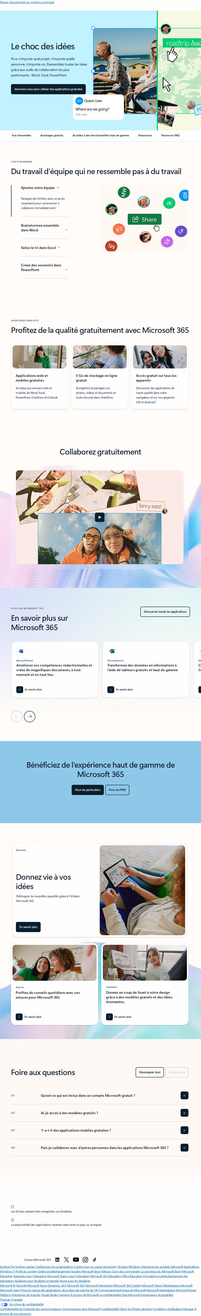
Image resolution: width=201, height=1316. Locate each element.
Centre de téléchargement (53, 1271)
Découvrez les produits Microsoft (162, 1267)
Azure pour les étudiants (75, 1281)
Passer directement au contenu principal (27, 2)
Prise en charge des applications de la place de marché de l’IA (59, 1290)
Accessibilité (165, 1295)
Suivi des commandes (126, 1271)
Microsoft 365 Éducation (105, 1276)
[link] (21, 136)
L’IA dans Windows (128, 1267)
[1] (12, 1219)
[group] (55, 669)
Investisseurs (149, 1295)
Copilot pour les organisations (54, 1267)
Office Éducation (132, 1276)
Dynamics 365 (57, 1285)
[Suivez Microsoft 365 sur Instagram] (85, 1260)
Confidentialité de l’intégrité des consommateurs (30, 1309)
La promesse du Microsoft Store (161, 1271)
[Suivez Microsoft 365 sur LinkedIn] (57, 1260)
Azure (43, 1285)
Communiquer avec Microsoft (81, 1309)
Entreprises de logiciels (26, 1295)
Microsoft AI (7, 1285)
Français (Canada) (11, 1299)
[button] (48, 89)
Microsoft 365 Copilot (127, 1285)
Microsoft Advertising (99, 1285)
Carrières (64, 1295)
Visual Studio (49, 1295)
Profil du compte (26, 1271)
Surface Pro (7, 1267)
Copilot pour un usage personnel (94, 1267)
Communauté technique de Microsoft (122, 1290)
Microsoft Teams (152, 1285)
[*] (12, 1205)
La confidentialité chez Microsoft (120, 1295)
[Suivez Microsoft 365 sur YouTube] (76, 1260)
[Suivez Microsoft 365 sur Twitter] (66, 1260)
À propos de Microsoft (84, 1295)
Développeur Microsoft (177, 1285)
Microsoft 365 (76, 1285)
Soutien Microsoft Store (86, 1271)
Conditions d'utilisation (168, 1309)
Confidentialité (110, 1309)
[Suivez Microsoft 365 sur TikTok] (94, 1260)
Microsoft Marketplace (161, 1290)
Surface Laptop (24, 1267)
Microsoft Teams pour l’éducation (68, 1276)
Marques (188, 1309)
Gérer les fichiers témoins (136, 1309)
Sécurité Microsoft (27, 1285)
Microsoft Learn (10, 1290)
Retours (106, 1271)
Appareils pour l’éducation (30, 1276)
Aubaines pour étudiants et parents (37, 1281)
